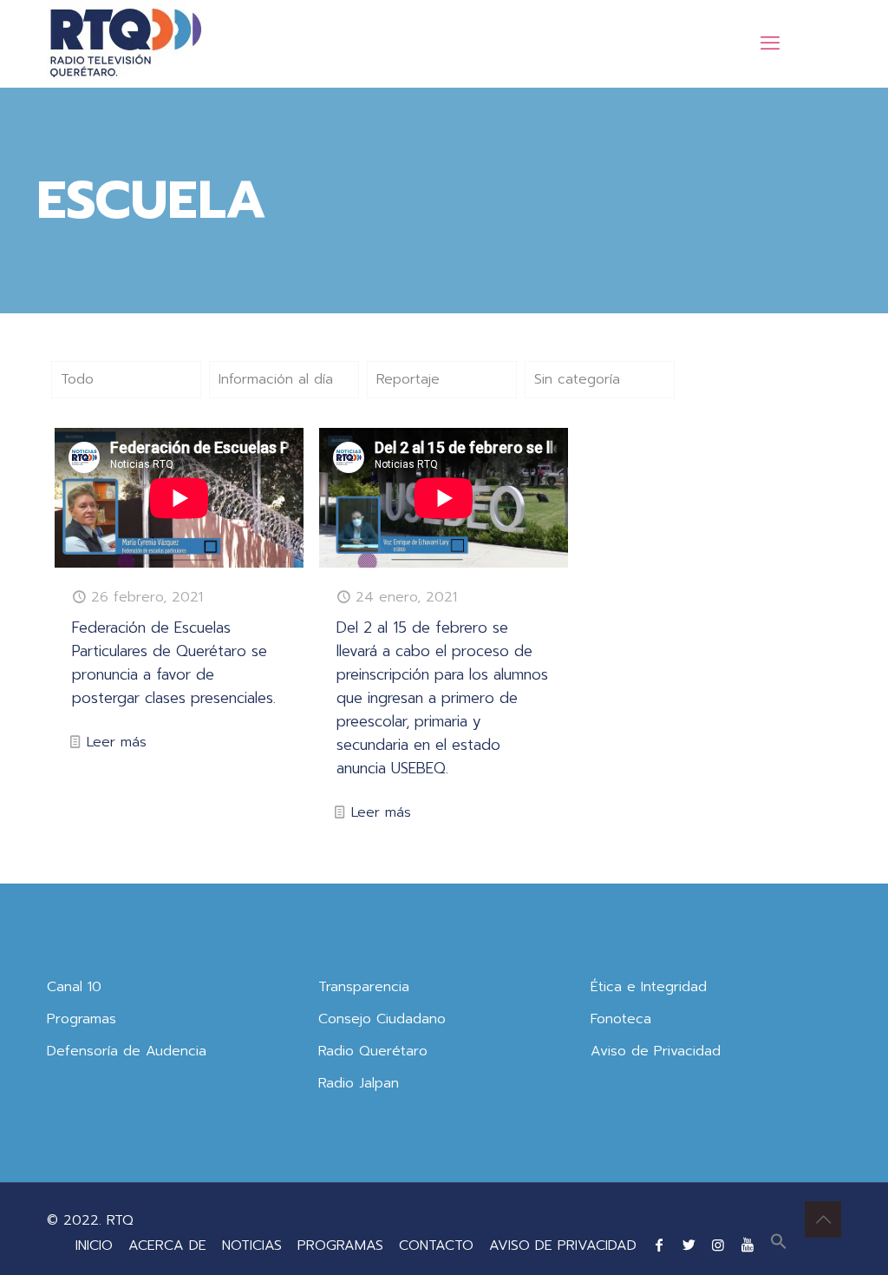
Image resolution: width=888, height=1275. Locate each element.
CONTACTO (436, 1245)
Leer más (117, 742)
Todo (77, 379)
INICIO (94, 1245)
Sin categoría (577, 379)
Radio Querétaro (373, 1051)
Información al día (276, 379)
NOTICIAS (252, 1245)
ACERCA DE (167, 1245)
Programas (81, 1019)
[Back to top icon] (823, 1219)
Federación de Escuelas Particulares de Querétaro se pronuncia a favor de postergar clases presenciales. (174, 662)
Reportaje (408, 379)
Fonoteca (621, 1019)
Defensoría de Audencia (126, 1051)
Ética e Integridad (649, 986)
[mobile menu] (770, 43)
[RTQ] (125, 43)
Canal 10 (74, 986)
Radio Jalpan (358, 1083)
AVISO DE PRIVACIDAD (563, 1245)
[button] (778, 1245)
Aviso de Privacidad (656, 1051)
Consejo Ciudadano (382, 1019)
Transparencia (363, 986)
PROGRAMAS (340, 1245)
